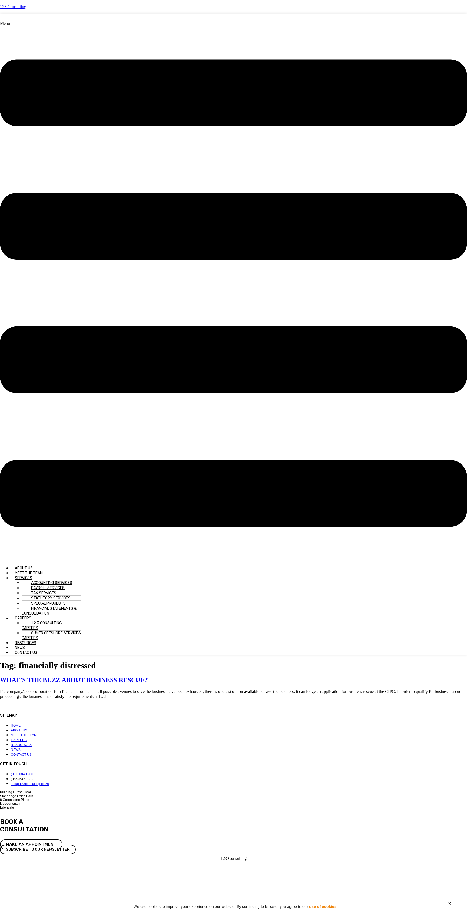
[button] (233, 291)
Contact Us (26, 652)
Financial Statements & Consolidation (49, 611)
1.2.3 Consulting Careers (42, 625)
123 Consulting (13, 6)
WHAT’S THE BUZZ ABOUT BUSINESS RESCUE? (74, 680)
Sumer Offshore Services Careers (51, 635)
